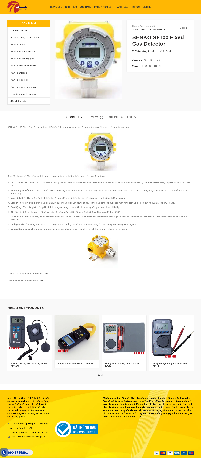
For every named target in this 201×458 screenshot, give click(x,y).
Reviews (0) (95, 117)
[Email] (155, 66)
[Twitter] (146, 66)
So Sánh (167, 51)
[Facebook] (142, 66)
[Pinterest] (160, 66)
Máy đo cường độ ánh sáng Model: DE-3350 (29, 365)
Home (135, 26)
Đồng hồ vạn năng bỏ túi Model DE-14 (170, 365)
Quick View (49, 327)
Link (46, 273)
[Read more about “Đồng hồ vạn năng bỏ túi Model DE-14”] (191, 320)
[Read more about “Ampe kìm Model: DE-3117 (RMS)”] (96, 320)
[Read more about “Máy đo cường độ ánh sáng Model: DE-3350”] (49, 320)
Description (73, 117)
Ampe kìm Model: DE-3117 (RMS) (75, 363)
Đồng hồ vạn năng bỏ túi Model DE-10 (122, 365)
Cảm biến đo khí (147, 26)
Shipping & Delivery (122, 117)
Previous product (180, 27)
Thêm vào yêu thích (145, 51)
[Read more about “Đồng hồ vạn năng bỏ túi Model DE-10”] (144, 320)
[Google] (150, 66)
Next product (186, 27)
